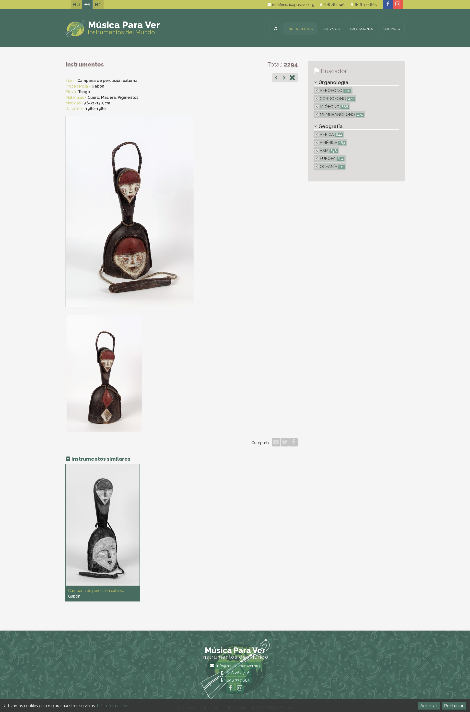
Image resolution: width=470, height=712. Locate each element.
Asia (328, 150)
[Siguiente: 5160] (284, 78)
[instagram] (398, 4)
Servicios (331, 29)
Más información (112, 705)
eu (76, 4)
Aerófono (334, 90)
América (332, 142)
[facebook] (388, 4)
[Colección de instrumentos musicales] (276, 28)
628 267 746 (333, 4)
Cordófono (336, 98)
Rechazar (454, 705)
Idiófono (333, 106)
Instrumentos (300, 29)
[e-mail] (276, 442)
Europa (331, 158)
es (87, 4)
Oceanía (331, 166)
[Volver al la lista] (292, 78)
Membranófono (341, 114)
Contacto (392, 29)
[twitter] (285, 442)
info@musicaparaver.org (292, 4)
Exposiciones (361, 29)
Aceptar (428, 705)
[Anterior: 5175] (276, 78)
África (330, 134)
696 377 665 (365, 4)
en (98, 4)
